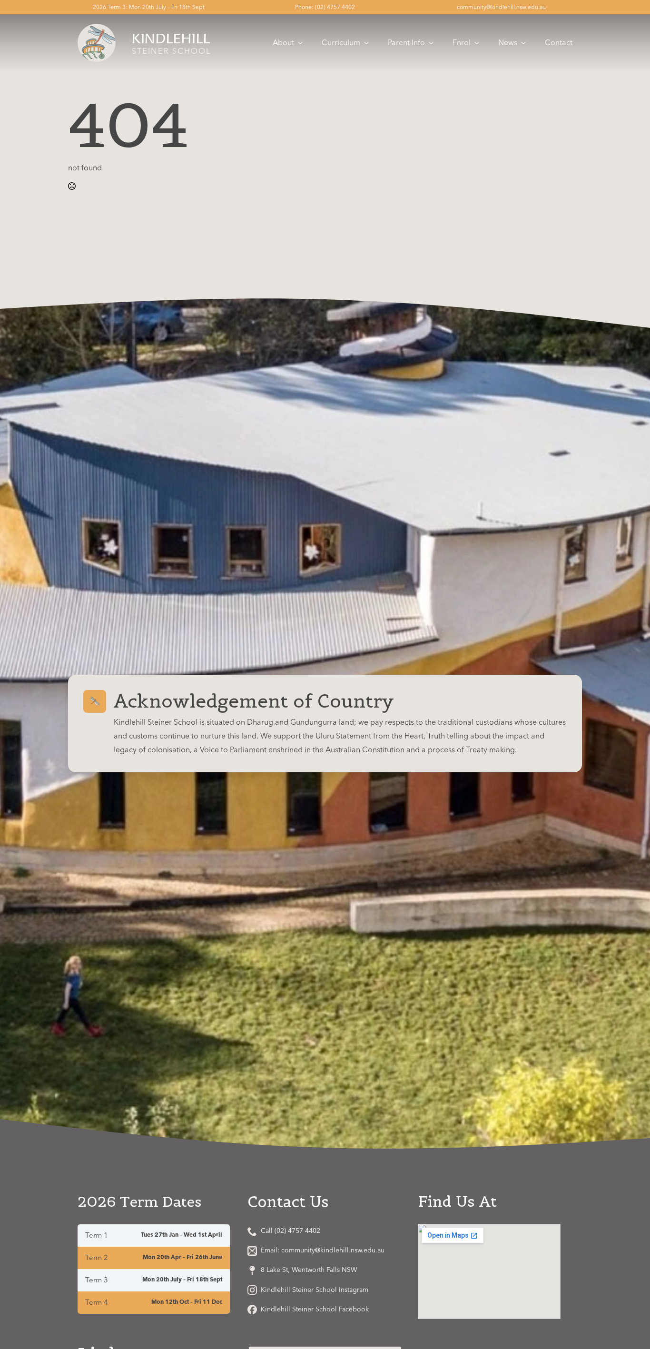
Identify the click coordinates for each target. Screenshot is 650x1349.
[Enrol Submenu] (480, 43)
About (283, 42)
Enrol (462, 42)
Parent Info (406, 42)
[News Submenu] (526, 43)
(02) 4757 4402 (335, 7)
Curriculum (341, 42)
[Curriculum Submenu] (369, 43)
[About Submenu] (303, 43)
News (507, 42)
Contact (558, 42)
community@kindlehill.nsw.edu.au (501, 7)
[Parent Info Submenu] (434, 43)
